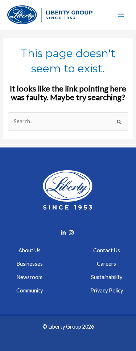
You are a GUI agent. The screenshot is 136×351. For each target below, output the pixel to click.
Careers (106, 264)
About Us (29, 250)
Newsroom (29, 277)
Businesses (29, 264)
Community (29, 290)
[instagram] (72, 232)
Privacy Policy (106, 290)
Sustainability (106, 277)
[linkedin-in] (64, 232)
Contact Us (106, 250)
